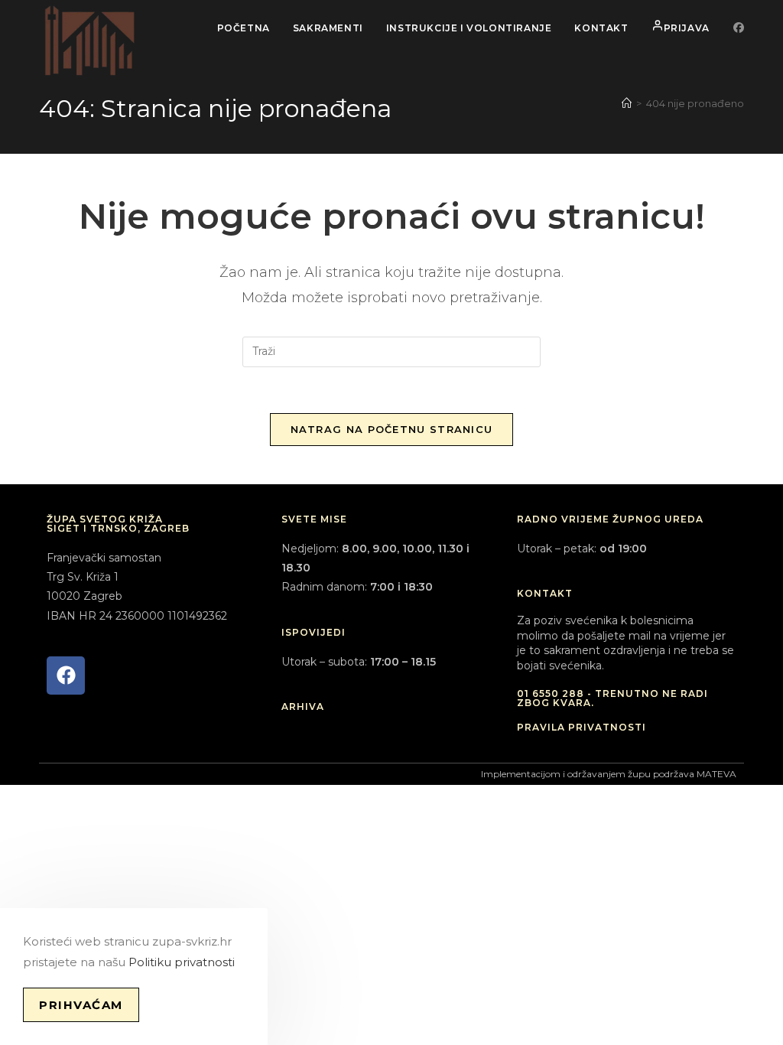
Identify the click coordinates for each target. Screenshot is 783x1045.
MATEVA (716, 774)
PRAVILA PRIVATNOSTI (581, 727)
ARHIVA (302, 706)
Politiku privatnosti (181, 962)
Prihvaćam (81, 1005)
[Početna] (627, 103)
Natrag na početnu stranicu (392, 429)
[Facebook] (66, 675)
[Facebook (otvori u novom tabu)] (738, 27)
